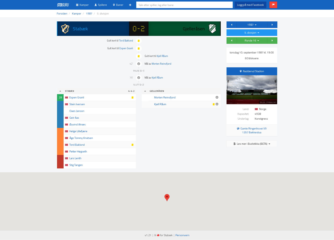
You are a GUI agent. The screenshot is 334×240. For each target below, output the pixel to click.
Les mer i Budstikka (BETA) (252, 144)
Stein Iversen (77, 104)
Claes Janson (76, 111)
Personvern (182, 235)
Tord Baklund (126, 40)
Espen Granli (126, 48)
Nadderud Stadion (253, 71)
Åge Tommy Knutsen (81, 138)
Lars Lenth (75, 158)
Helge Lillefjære (78, 131)
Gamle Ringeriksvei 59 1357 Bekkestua (253, 130)
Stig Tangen (76, 165)
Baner (119, 5)
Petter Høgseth (78, 151)
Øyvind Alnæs (77, 124)
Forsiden (62, 13)
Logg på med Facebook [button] (250, 5)
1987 (251, 25)
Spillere (102, 5)
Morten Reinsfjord (161, 64)
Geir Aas (74, 118)
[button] (273, 5)
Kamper (83, 5)
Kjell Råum (162, 56)
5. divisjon (251, 32)
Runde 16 (251, 40)
